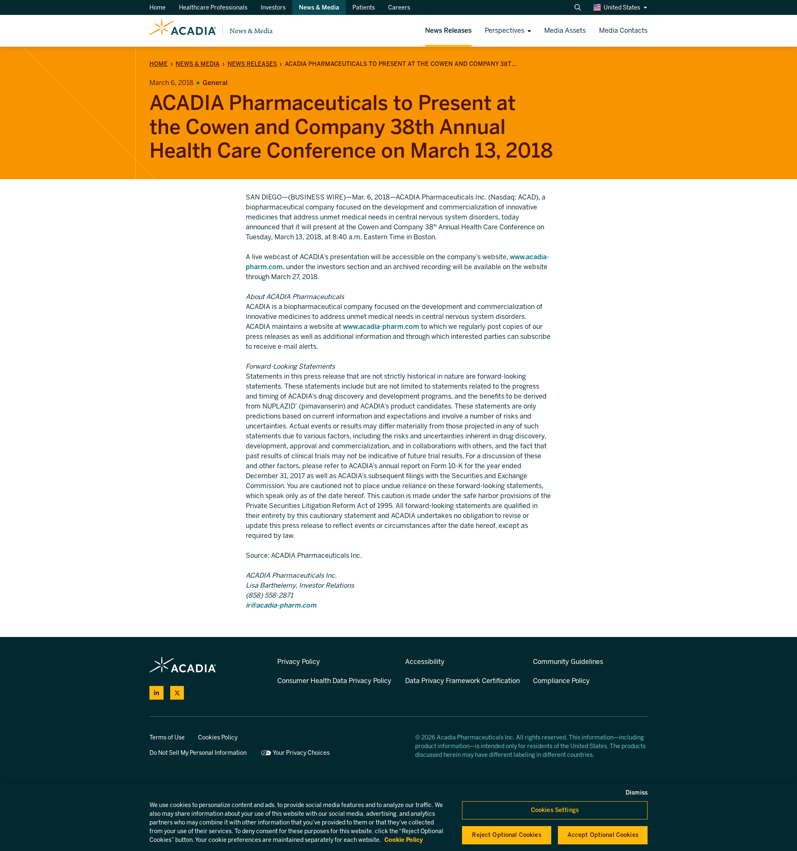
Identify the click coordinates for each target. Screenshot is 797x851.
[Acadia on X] (177, 693)
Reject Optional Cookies (506, 835)
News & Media (251, 31)
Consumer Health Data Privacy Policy (334, 681)
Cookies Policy (217, 737)
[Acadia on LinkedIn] (156, 693)
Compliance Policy (561, 681)
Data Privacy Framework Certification (462, 681)
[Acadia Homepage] (182, 30)
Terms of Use (167, 737)
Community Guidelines (568, 662)
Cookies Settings (555, 810)
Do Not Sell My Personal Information (198, 752)
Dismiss (637, 792)
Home (158, 64)
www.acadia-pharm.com (381, 327)
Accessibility (425, 662)
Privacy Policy (298, 662)
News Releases (252, 64)
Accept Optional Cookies (602, 835)
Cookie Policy (403, 840)
